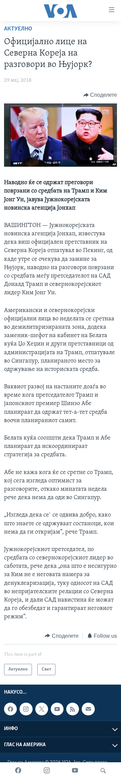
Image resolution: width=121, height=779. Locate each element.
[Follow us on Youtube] (57, 709)
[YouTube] (75, 770)
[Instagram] (46, 770)
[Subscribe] (88, 709)
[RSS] (72, 709)
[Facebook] (18, 770)
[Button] (100, 95)
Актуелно (18, 29)
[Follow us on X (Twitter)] (41, 709)
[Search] (103, 770)
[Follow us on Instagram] (25, 709)
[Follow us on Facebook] (10, 709)
